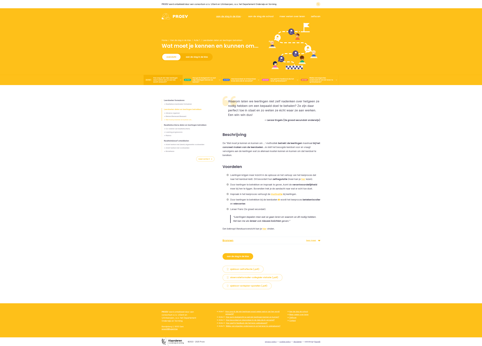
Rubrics (167, 135)
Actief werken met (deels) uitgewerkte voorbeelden (184, 144)
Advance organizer (172, 113)
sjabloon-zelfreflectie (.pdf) (244, 269)
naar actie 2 (205, 159)
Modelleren (169, 151)
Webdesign (312, 342)
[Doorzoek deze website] (318, 4)
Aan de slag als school (261, 16)
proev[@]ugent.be (170, 329)
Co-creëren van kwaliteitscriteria (177, 129)
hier (303, 179)
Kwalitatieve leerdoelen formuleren (178, 104)
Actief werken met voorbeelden (176, 148)
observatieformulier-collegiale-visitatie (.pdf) (254, 277)
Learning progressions (173, 132)
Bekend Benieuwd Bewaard (175, 116)
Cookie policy (285, 342)
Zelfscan (315, 16)
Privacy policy (271, 342)
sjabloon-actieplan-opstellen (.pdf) (248, 285)
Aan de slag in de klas (228, 16)
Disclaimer (297, 342)
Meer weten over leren (292, 16)
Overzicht (171, 56)
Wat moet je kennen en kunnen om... (178, 120)
